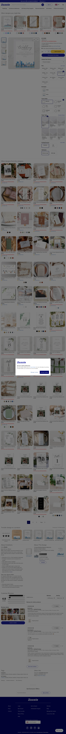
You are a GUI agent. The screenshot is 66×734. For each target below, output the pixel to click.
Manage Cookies (34, 372)
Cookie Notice (33, 367)
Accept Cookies (44, 372)
